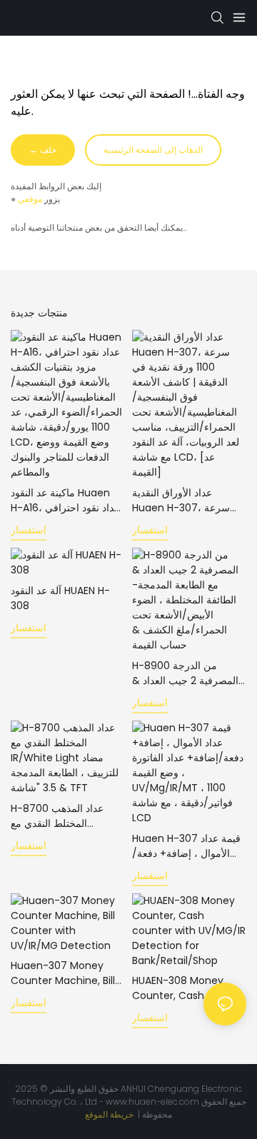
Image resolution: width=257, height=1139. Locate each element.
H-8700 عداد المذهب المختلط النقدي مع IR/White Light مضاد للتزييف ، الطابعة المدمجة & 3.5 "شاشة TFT (65, 816)
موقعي (30, 199)
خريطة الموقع (110, 1114)
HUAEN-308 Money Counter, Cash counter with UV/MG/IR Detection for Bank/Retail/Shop (189, 988)
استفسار (28, 530)
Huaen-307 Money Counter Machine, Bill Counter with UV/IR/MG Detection (63, 973)
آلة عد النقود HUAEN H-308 (60, 598)
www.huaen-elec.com (153, 1101)
